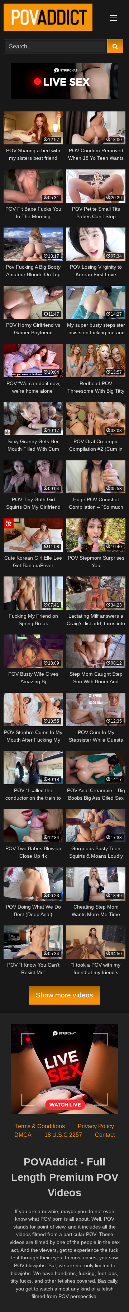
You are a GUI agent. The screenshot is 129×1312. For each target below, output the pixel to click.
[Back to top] (107, 1291)
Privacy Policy (96, 1126)
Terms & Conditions (40, 1126)
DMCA (23, 1135)
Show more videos (64, 995)
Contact (105, 1135)
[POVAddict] (53, 18)
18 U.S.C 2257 (63, 1135)
